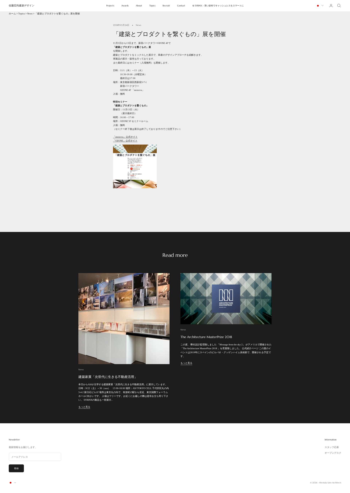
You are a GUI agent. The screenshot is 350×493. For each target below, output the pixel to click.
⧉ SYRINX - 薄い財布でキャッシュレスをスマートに (218, 5)
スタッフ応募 (332, 447)
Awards (125, 5)
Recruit (166, 5)
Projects (110, 5)
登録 (16, 468)
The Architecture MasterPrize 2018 (206, 337)
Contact (181, 5)
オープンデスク (333, 452)
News (29, 13)
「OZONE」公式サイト (125, 140)
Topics (152, 5)
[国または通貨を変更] (319, 5)
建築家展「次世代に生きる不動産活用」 (107, 377)
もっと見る (84, 406)
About (139, 5)
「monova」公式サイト (125, 136)
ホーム (12, 13)
